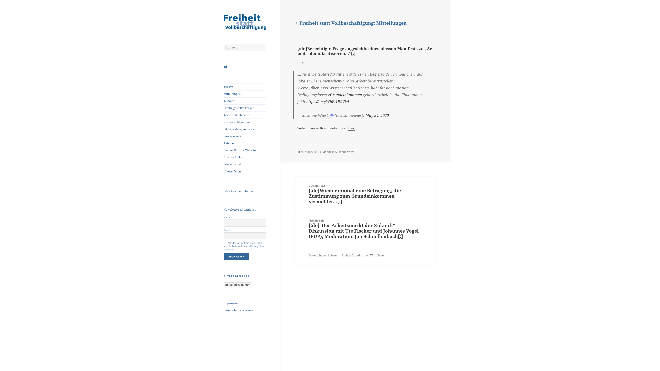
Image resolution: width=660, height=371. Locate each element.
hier (351, 128)
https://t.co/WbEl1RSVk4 (327, 101)
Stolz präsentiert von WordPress (363, 255)
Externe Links (233, 157)
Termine (229, 101)
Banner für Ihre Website (240, 150)
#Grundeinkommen (345, 94)
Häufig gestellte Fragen (239, 108)
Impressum (231, 303)
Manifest (328, 152)
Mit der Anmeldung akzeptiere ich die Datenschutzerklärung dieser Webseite (245, 246)
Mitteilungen (232, 94)
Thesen (228, 87)
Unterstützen (232, 171)
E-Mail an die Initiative (239, 191)
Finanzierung (232, 136)
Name (227, 217)
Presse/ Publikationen (238, 122)
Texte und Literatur (237, 115)
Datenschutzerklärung (238, 310)
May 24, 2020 (377, 115)
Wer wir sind (232, 164)
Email (227, 230)
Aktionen (229, 143)
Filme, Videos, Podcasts (239, 129)
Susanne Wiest (344, 152)
